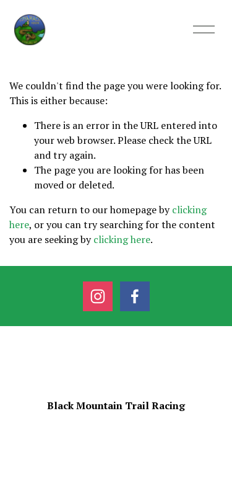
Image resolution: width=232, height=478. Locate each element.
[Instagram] (98, 296)
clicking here (121, 239)
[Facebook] (135, 296)
